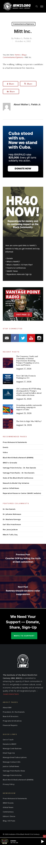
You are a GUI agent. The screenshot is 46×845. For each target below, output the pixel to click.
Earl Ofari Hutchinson (12, 524)
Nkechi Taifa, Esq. (10, 534)
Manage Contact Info (11, 762)
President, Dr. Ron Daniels (14, 712)
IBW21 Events (8, 803)
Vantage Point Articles (12, 775)
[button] (41, 6)
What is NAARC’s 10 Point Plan (19, 264)
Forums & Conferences (16, 268)
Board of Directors (10, 716)
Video (5, 452)
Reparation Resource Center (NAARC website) (22, 493)
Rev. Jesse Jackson (10, 529)
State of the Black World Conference (18, 478)
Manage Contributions (12, 748)
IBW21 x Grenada (10, 463)
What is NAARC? (13, 261)
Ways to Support (24, 636)
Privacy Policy (9, 784)
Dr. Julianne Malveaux (12, 514)
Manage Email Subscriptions (15, 757)
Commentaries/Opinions (23, 24)
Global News (8, 807)
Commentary (8, 812)
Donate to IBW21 (9, 744)
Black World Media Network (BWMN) (18, 457)
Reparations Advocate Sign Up (19, 274)
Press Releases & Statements (15, 442)
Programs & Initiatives (12, 721)
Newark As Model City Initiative (16, 483)
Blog (24, 55)
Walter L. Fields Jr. (23, 38)
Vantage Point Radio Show (14, 771)
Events (5, 447)
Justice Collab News (11, 488)
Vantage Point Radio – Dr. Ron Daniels (18, 473)
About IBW (7, 707)
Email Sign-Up (9, 753)
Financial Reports (10, 725)
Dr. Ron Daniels (9, 509)
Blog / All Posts (9, 821)
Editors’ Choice (9, 816)
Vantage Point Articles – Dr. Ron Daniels (19, 468)
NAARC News (12, 271)
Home (17, 55)
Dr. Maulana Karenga (12, 519)
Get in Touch (8, 739)
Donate (10, 258)
